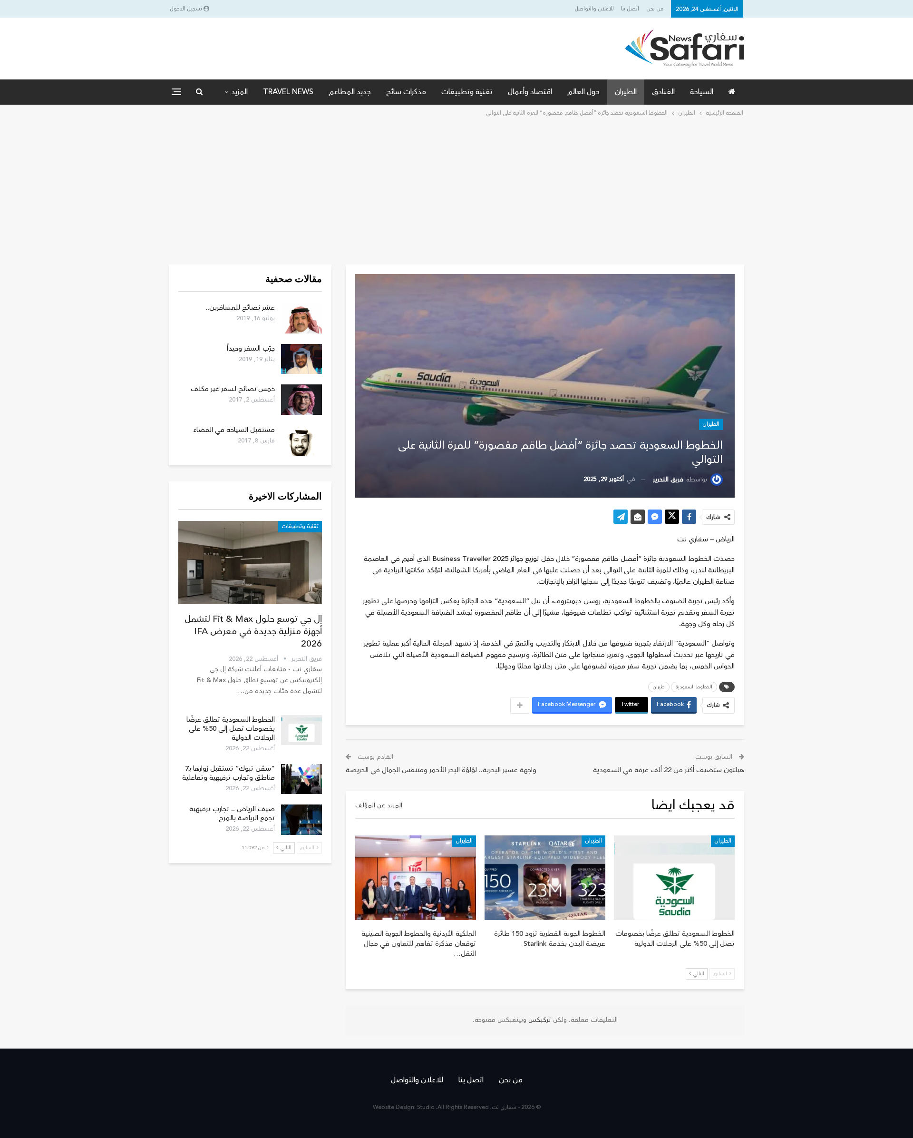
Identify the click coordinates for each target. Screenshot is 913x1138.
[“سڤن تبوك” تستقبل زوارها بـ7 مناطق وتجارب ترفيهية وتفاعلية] (301, 779)
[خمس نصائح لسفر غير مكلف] (301, 399)
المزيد (239, 92)
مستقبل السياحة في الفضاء (234, 429)
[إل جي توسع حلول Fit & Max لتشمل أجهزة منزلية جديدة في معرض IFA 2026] (250, 562)
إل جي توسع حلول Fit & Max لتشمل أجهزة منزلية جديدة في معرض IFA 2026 (253, 631)
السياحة (701, 92)
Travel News (288, 92)
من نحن (655, 8)
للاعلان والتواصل (594, 8)
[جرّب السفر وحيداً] (301, 359)
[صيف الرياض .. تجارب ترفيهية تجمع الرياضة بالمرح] (301, 819)
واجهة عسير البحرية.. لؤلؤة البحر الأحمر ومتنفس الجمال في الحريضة (441, 770)
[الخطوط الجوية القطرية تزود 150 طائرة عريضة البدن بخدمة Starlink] (545, 877)
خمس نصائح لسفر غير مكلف (233, 388)
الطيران (626, 92)
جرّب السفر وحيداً (251, 348)
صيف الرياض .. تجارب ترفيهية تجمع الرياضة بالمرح (232, 814)
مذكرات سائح (406, 92)
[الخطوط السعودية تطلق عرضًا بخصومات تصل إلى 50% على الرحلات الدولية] (674, 877)
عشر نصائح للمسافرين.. (240, 307)
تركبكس (538, 1020)
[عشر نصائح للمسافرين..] (301, 318)
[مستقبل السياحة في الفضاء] (301, 440)
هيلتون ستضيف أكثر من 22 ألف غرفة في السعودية (668, 770)
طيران (659, 687)
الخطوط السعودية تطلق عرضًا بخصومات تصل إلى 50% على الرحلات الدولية (230, 728)
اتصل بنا (630, 8)
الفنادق (663, 92)
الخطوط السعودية (694, 687)
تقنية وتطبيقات (467, 92)
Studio (426, 1107)
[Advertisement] (456, 189)
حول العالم (583, 92)
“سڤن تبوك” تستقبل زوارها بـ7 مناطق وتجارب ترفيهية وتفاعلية (228, 773)
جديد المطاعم (350, 92)
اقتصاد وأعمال (530, 92)
